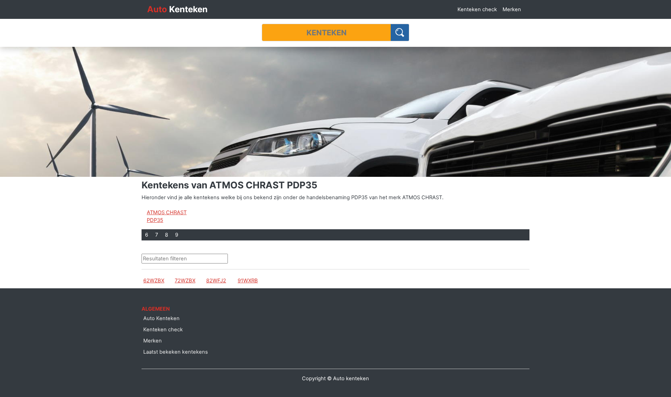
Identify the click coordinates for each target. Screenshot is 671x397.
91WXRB (248, 280)
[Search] (400, 32)
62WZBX (153, 280)
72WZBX (185, 280)
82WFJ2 (216, 280)
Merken (512, 9)
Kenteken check (477, 9)
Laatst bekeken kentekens (175, 352)
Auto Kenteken (161, 318)
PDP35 (155, 220)
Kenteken (177, 9)
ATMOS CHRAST (167, 212)
